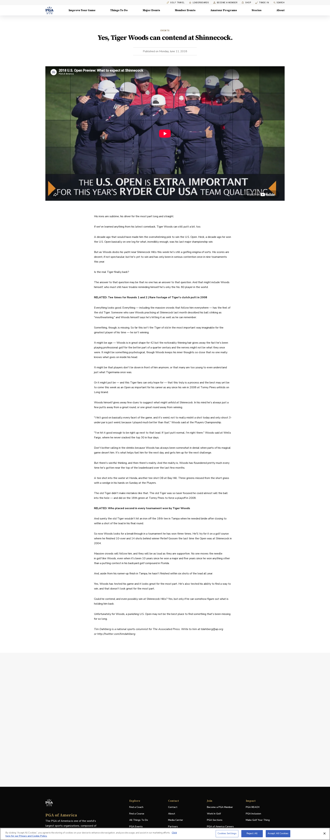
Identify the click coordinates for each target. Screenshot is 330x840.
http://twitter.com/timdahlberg (116, 634)
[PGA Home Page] (49, 10)
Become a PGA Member (220, 807)
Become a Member (227, 3)
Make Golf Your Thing (258, 820)
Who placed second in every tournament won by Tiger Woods (149, 508)
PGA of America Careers (220, 826)
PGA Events (136, 826)
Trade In (262, 3)
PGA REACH (252, 807)
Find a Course (136, 813)
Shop (246, 3)
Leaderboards (201, 3)
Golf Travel (177, 3)
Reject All (252, 833)
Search (281, 2)
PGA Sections (214, 820)
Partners (173, 826)
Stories (256, 10)
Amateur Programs (223, 10)
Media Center (175, 820)
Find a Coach (136, 807)
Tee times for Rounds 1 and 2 (127, 297)
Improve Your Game (82, 10)
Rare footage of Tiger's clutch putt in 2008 (178, 297)
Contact (172, 807)
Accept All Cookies (278, 833)
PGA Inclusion (253, 813)
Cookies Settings (227, 833)
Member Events (185, 10)
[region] (165, 834)
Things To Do (119, 10)
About (280, 10)
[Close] (324, 833)
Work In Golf (214, 813)
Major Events (151, 10)
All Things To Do (138, 820)
